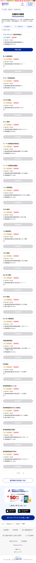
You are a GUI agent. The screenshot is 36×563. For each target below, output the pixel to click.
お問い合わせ (13, 541)
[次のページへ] (23, 473)
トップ (2, 523)
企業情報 (6, 530)
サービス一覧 (6, 559)
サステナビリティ (28, 559)
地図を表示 (19, 559)
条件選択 (7, 26)
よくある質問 (29, 535)
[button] (18, 39)
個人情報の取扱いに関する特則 (12, 535)
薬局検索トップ (10, 523)
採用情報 (24, 541)
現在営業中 (29, 26)
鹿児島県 (18, 523)
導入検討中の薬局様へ (30, 4)
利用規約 (15, 530)
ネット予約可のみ (19, 26)
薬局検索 (22, 5)
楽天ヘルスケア (18, 552)
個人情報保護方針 (27, 530)
